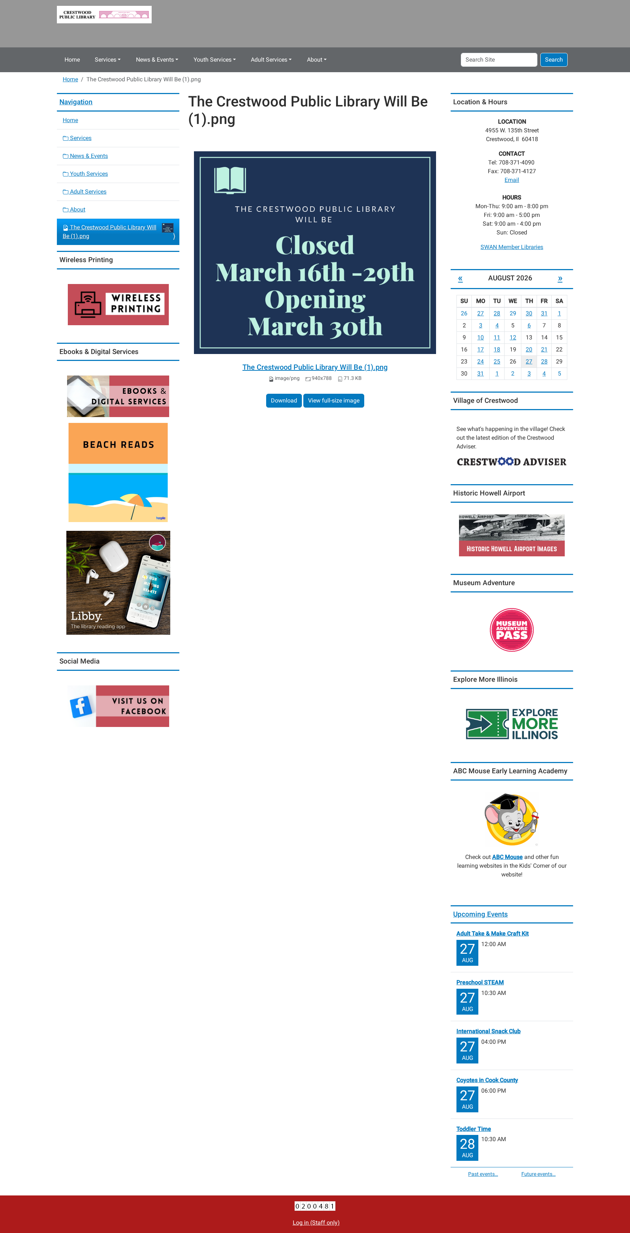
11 (497, 337)
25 (497, 361)
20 (529, 349)
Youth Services (213, 59)
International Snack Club (488, 1031)
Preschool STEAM (480, 982)
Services (105, 59)
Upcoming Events (480, 914)
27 (480, 313)
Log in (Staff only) (316, 1222)
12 (513, 337)
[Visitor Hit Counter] (315, 1205)
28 (497, 313)
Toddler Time (473, 1128)
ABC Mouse (507, 856)
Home (72, 59)
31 (544, 313)
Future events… (538, 1174)
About (314, 59)
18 (497, 349)
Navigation (76, 102)
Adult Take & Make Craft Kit (492, 933)
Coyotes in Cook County (487, 1080)
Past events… (483, 1174)
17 (480, 349)
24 (480, 361)
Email (512, 179)
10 (480, 337)
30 (529, 313)
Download (284, 400)
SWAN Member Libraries (512, 247)
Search (554, 59)
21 (544, 349)
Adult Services (269, 59)
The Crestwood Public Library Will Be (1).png (315, 367)
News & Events (155, 59)
